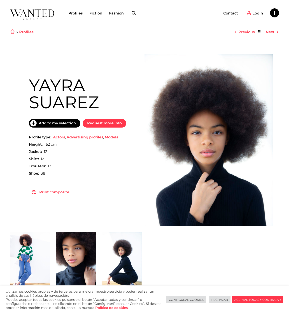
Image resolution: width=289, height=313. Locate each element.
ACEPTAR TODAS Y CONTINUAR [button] (257, 299)
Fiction (95, 13)
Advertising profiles (85, 137)
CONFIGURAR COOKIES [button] (186, 299)
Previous (246, 32)
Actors (59, 137)
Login (257, 13)
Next (270, 32)
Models (111, 137)
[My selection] (274, 12)
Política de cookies (111, 308)
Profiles (75, 13)
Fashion (116, 13)
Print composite (54, 192)
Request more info (104, 123)
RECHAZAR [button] (219, 299)
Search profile (134, 13)
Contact (230, 13)
